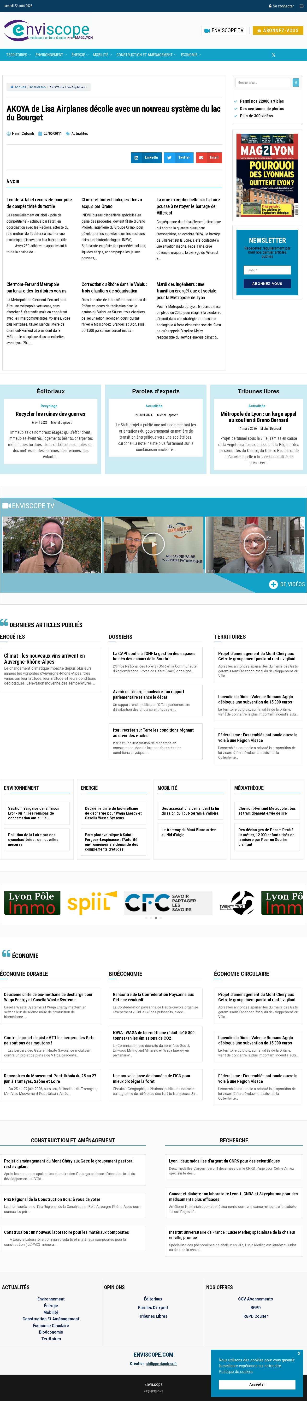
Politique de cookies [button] (236, 1371)
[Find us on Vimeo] (297, 55)
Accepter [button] (257, 1385)
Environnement (49, 55)
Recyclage (49, 406)
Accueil (20, 87)
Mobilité (100, 55)
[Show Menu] (301, 6)
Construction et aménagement (145, 55)
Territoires (16, 55)
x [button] (299, 1353)
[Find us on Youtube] (281, 55)
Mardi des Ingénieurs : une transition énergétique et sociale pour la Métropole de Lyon (186, 291)
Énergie (78, 55)
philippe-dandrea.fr (161, 1363)
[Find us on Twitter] (274, 55)
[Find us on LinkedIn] (289, 55)
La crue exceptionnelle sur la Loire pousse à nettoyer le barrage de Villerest (188, 206)
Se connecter (283, 6)
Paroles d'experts (156, 391)
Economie (189, 55)
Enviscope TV (226, 30)
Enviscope (154, 1384)
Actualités (38, 87)
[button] (52, 545)
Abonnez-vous (280, 30)
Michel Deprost (61, 423)
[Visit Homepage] (48, 30)
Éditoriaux (50, 391)
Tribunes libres (258, 391)
